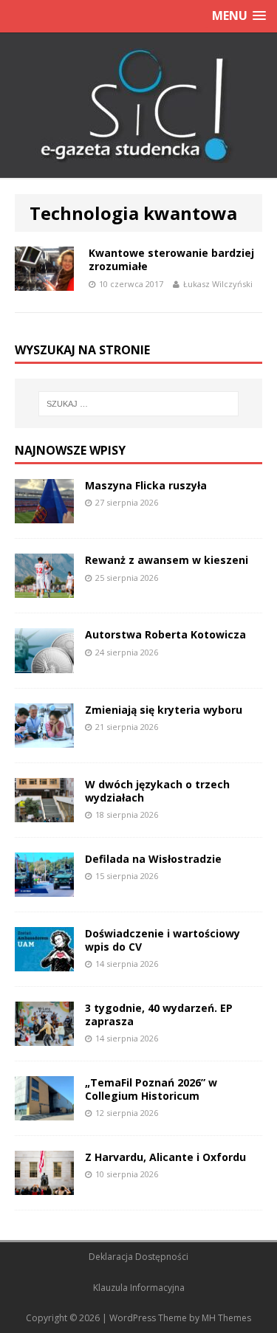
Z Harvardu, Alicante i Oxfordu (165, 1157)
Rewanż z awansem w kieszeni (166, 560)
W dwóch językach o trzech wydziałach (157, 791)
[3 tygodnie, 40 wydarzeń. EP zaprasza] (44, 1037)
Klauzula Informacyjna (139, 1287)
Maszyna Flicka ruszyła (146, 485)
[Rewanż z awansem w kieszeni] (44, 589)
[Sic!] (138, 105)
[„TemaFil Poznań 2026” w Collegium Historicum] (44, 1112)
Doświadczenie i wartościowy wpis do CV (162, 940)
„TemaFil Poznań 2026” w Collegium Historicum (151, 1089)
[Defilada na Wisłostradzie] (44, 888)
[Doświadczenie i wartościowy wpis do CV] (44, 963)
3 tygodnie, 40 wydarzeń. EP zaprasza (159, 1014)
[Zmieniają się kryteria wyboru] (44, 738)
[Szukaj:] (138, 403)
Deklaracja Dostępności (138, 1256)
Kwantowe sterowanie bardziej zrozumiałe (171, 259)
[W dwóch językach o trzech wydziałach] (44, 813)
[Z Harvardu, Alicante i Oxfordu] (44, 1186)
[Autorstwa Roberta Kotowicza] (44, 664)
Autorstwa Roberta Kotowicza (165, 634)
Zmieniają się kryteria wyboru (163, 710)
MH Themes (226, 1318)
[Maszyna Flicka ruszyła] (44, 515)
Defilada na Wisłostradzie (153, 859)
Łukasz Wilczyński (218, 283)
